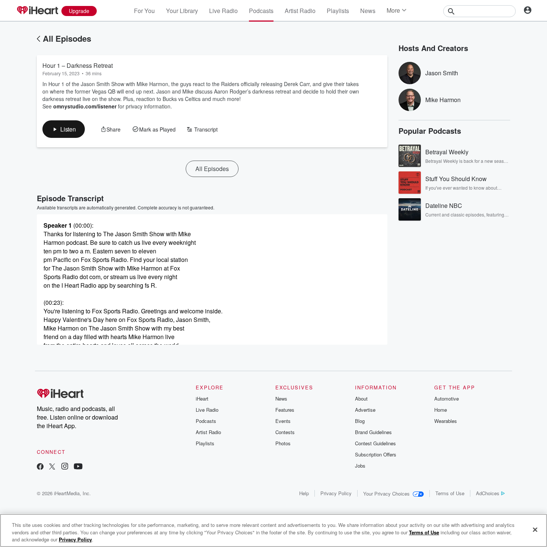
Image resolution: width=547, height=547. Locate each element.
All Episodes (67, 38)
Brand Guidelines (373, 432)
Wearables (445, 420)
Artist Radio (300, 10)
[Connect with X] (52, 467)
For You (144, 10)
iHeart (202, 398)
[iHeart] (37, 10)
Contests (285, 432)
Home (440, 409)
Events (283, 420)
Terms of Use (449, 493)
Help (304, 493)
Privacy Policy (336, 493)
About (361, 398)
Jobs (360, 465)
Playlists (338, 10)
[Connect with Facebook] (40, 467)
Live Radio (223, 10)
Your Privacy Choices (386, 493)
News (367, 10)
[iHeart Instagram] (64, 467)
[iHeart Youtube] (78, 467)
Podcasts (261, 10)
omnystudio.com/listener (84, 106)
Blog (360, 420)
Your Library (182, 10)
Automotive (446, 398)
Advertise (365, 409)
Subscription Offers (375, 454)
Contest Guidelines (375, 443)
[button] (63, 129)
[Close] (535, 529)
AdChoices (487, 493)
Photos (283, 443)
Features (284, 409)
